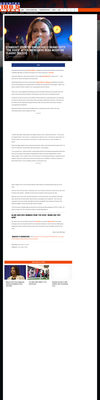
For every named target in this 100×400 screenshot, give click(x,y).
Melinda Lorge (11, 56)
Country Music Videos (23, 247)
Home (22, 10)
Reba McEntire (46, 76)
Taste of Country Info (31, 10)
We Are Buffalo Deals (45, 10)
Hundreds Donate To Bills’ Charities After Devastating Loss (60, 284)
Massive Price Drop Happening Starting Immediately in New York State (15, 284)
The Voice (51, 72)
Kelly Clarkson (32, 70)
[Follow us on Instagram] (76, 10)
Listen (59, 10)
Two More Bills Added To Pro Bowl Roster (38, 283)
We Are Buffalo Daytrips (32, 13)
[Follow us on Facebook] (69, 10)
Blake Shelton (40, 82)
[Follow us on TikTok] (72, 10)
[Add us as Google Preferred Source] (65, 10)
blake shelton (21, 244)
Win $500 (22, 13)
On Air (53, 10)
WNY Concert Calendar (12, 13)
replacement (48, 82)
